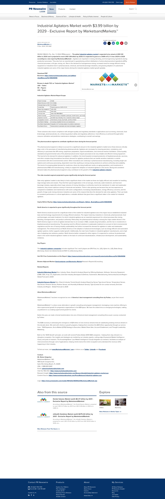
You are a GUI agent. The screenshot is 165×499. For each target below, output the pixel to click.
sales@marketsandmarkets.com (53, 368)
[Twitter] (34, 495)
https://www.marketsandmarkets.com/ (63, 371)
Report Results (60, 495)
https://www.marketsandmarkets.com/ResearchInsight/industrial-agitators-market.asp (78, 373)
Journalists (53, 2)
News (51, 9)
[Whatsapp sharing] (117, 43)
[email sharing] (126, 43)
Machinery (118, 408)
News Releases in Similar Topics (109, 412)
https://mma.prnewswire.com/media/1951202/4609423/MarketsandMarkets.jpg (69, 381)
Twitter (86, 349)
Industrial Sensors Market (46, 282)
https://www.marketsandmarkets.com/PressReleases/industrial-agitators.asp (75, 375)
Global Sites (87, 496)
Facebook (102, 349)
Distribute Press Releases (63, 493)
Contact (72, 9)
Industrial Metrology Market (47, 272)
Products (61, 9)
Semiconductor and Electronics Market (68, 261)
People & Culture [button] (106, 16)
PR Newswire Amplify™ (118, 489)
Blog (113, 493)
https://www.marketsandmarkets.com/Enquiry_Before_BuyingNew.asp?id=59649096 (82, 202)
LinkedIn (93, 349)
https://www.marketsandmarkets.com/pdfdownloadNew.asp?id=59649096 (56, 77)
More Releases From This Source (47, 429)
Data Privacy (115, 497)
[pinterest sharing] (121, 43)
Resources (32, 2)
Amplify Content (60, 497)
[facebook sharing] (105, 43)
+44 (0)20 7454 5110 (36, 487)
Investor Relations (42, 2)
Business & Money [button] (48, 16)
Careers (86, 491)
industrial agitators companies (50, 248)
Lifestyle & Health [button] (75, 16)
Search (131, 9)
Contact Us (31, 493)
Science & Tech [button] (61, 16)
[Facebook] (31, 495)
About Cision (87, 489)
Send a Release (130, 2)
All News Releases (117, 487)
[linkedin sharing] (113, 43)
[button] (109, 79)
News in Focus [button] (34, 16)
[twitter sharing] (109, 43)
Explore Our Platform (62, 487)
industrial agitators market (89, 54)
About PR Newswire (90, 487)
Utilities (101, 408)
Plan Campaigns (60, 489)
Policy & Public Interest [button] (90, 16)
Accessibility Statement (90, 493)
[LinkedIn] (29, 495)
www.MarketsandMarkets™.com (63, 349)
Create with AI (60, 491)
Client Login (119, 2)
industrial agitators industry (102, 170)
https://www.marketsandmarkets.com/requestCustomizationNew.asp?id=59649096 (96, 256)
